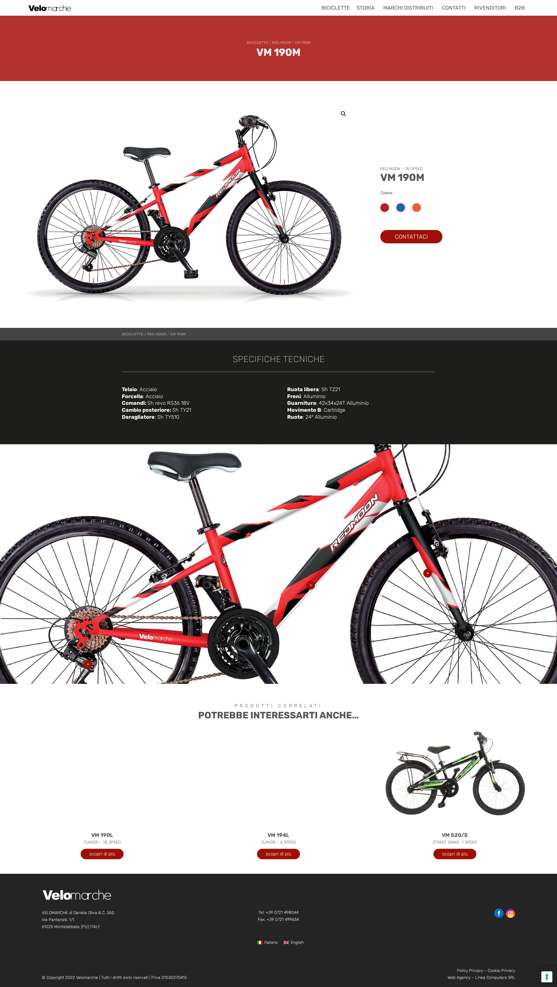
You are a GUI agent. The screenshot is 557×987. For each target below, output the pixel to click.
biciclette (257, 42)
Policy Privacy (470, 970)
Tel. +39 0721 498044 (278, 912)
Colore (387, 192)
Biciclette (132, 334)
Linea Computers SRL (495, 977)
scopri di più (102, 854)
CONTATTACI (411, 236)
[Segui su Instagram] (510, 913)
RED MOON (281, 42)
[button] (343, 114)
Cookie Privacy (501, 970)
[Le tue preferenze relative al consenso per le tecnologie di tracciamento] (546, 976)
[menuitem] (335, 8)
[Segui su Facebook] (499, 913)
